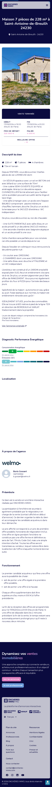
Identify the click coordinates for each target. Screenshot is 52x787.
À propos (10, 745)
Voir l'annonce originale (13, 326)
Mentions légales (37, 732)
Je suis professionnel (12, 685)
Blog (8, 741)
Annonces (10, 732)
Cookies (32, 745)
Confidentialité (35, 737)
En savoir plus (7, 355)
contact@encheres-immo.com (14, 769)
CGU (31, 741)
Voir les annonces (11, 679)
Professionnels (12, 737)
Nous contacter (12, 764)
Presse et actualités (33, 751)
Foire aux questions (10, 751)
